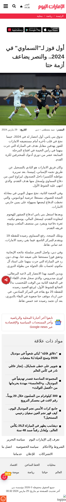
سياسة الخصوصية (27, 446)
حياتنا (45, 472)
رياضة (31, 472)
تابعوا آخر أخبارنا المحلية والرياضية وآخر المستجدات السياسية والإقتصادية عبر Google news (29, 322)
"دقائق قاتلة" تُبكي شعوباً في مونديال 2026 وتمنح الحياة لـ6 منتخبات (34, 356)
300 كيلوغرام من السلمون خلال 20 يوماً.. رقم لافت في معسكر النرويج (32, 398)
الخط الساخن (32, 464)
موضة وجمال (11, 472)
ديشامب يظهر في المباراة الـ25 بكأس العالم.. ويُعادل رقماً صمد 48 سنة (34, 428)
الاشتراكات (46, 454)
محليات (51, 464)
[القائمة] (14, 6)
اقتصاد (13, 464)
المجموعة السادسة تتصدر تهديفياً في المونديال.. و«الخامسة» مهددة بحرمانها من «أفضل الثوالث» (33, 383)
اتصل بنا (7, 446)
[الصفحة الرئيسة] (51, 5)
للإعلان (30, 454)
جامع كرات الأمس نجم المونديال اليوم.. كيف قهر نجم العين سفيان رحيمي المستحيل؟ (33, 413)
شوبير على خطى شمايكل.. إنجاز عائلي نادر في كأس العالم (33, 368)
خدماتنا (17, 454)
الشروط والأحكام (53, 446)
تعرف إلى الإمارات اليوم (44, 439)
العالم (58, 472)
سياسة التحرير (16, 439)
